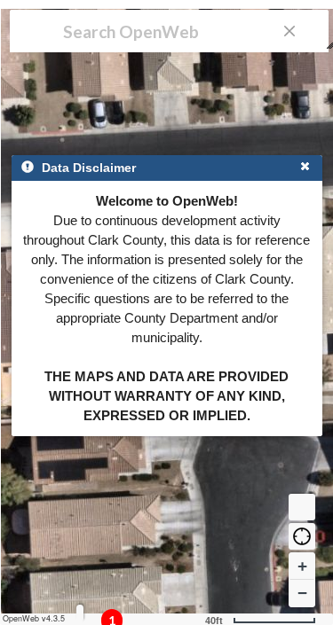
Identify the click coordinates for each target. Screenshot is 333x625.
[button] (302, 536)
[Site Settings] (79, 613)
